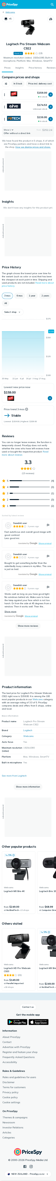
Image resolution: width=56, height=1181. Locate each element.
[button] (8, 19)
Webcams (10, 12)
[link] (28, 533)
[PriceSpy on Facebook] (25, 1166)
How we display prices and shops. (33, 147)
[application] (28, 349)
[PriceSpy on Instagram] (31, 1166)
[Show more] (4, 94)
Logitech (27, 730)
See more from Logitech (14, 775)
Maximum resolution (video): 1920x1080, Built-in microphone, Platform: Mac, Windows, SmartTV (27, 59)
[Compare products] (50, 19)
